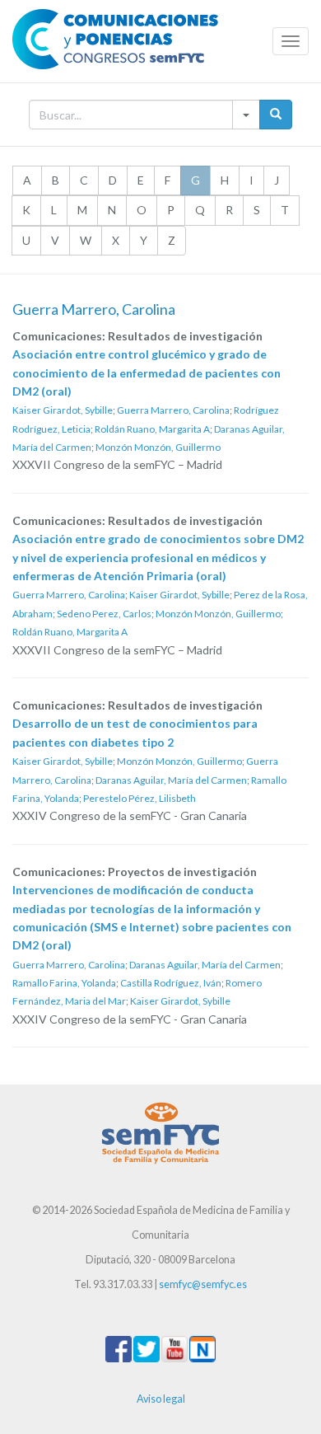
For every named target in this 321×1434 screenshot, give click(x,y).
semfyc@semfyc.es (203, 1284)
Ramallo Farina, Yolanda (64, 983)
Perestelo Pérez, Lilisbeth (139, 798)
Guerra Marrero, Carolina (173, 410)
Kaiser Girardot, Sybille (62, 410)
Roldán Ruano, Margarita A (152, 429)
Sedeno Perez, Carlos (104, 613)
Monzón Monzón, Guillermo (158, 447)
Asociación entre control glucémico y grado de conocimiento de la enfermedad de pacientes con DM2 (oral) (146, 372)
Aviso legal (161, 1399)
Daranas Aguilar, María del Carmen (171, 780)
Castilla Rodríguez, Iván (170, 983)
